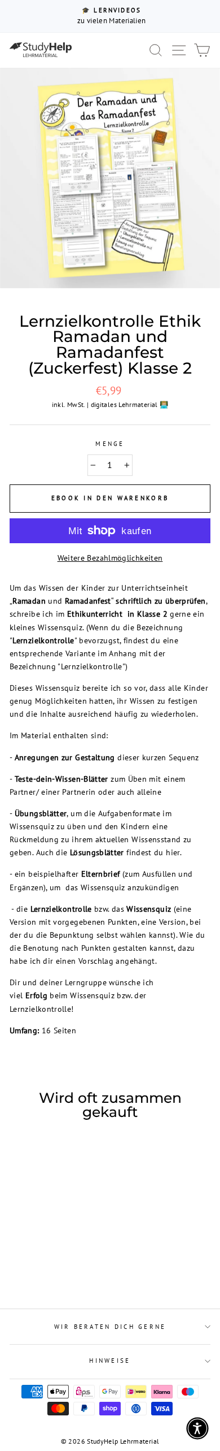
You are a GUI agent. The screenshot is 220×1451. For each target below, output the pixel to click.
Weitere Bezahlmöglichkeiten (110, 557)
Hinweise (109, 1361)
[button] (197, 1428)
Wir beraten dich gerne (110, 1327)
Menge (109, 444)
